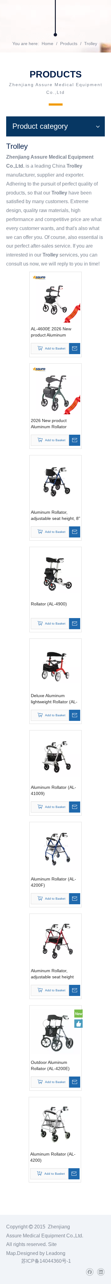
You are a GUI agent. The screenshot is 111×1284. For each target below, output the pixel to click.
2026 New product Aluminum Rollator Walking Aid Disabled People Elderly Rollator (53, 424)
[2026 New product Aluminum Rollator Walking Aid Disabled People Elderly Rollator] (55, 389)
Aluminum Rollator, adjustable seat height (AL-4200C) (52, 974)
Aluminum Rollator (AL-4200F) (53, 882)
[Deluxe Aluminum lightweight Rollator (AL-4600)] (55, 664)
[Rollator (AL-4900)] (55, 572)
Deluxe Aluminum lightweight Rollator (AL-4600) (54, 699)
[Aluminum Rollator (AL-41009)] (55, 755)
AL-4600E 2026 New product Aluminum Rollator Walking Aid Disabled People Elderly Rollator (54, 332)
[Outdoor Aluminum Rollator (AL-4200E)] (55, 1030)
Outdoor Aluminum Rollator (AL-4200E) (50, 1065)
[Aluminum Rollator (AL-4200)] (55, 1122)
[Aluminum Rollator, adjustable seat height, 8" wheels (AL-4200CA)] (55, 480)
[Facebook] (89, 1272)
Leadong (55, 1253)
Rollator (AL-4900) (49, 603)
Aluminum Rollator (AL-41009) (53, 790)
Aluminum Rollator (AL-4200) (53, 1157)
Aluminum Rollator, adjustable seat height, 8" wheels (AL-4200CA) (55, 515)
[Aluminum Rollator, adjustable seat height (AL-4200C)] (55, 939)
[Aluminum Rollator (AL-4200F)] (55, 847)
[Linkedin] (101, 1272)
